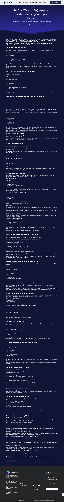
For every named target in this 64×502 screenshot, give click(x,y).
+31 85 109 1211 (51, 477)
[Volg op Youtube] (51, 473)
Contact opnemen (51, 488)
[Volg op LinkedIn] (49, 473)
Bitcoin (21, 473)
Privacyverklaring (51, 500)
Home (20, 2)
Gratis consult (55, 2)
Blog (36, 2)
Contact (44, 2)
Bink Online (35, 487)
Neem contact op (11, 461)
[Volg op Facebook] (47, 473)
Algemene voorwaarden (43, 500)
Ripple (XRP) (22, 478)
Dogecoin (21, 480)
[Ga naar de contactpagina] (63, 494)
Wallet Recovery (23, 485)
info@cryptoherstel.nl (53, 479)
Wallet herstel (25, 2)
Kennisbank (35, 475)
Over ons (40, 2)
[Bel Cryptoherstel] (63, 492)
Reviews (34, 477)
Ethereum (21, 477)
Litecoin (21, 475)
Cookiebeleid (36, 500)
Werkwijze (32, 2)
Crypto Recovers (36, 489)
